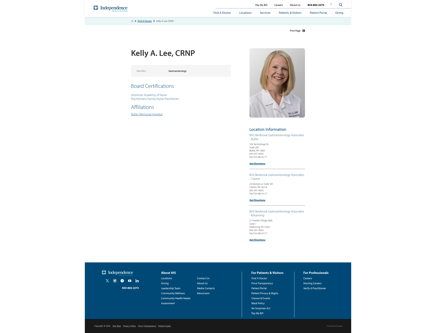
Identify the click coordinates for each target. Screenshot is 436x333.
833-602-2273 (316, 5)
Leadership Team (170, 288)
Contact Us (203, 278)
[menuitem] (224, 13)
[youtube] (129, 280)
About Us (295, 5)
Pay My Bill (261, 5)
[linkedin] (137, 280)
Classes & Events (260, 298)
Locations (245, 13)
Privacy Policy (129, 326)
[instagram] (114, 280)
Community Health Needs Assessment (176, 300)
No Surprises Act (260, 308)
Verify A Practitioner (314, 288)
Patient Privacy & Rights (264, 293)
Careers (278, 5)
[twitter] (107, 280)
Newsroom (203, 293)
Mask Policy (258, 303)
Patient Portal (318, 13)
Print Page (295, 30)
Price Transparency (262, 283)
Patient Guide (164, 326)
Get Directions (257, 163)
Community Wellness (173, 293)
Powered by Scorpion (335, 326)
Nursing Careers (312, 283)
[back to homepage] (132, 21)
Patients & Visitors (290, 13)
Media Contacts (206, 288)
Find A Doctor (222, 13)
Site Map (117, 326)
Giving (339, 13)
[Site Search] (340, 5)
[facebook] (122, 280)
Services (265, 13)
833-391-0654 (256, 153)
